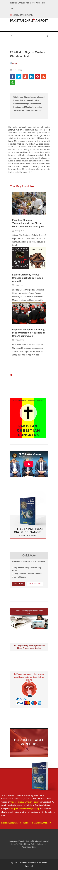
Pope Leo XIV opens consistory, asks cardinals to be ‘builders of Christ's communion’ (28, 332)
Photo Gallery (31, 844)
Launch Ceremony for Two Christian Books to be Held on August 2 (27, 278)
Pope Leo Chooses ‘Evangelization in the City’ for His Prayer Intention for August (28, 223)
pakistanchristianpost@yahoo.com (37, 823)
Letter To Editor (17, 844)
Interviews (13, 841)
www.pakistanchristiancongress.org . (24, 809)
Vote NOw (18, 584)
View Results (35, 584)
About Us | (42, 844)
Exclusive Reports (40, 841)
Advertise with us (29, 847)
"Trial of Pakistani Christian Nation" (25, 802)
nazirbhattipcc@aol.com (11, 823)
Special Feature (25, 841)
